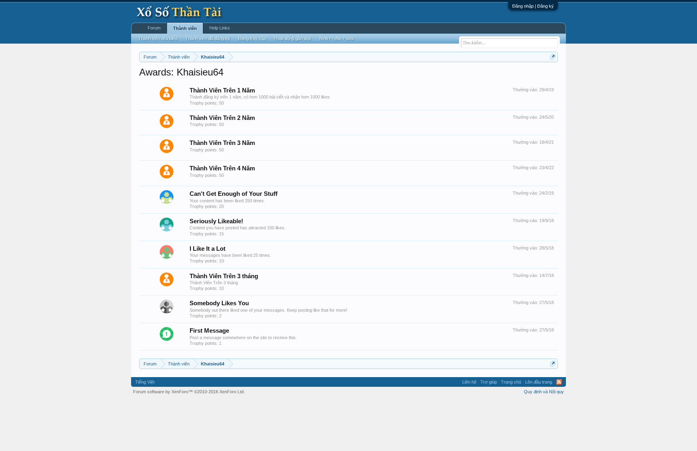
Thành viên (185, 28)
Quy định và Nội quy (544, 391)
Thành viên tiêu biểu (157, 38)
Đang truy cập (252, 38)
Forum (154, 27)
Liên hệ (469, 382)
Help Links (219, 27)
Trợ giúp (488, 382)
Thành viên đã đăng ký (208, 38)
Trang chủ (511, 382)
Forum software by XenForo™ (189, 391)
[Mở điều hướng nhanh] (552, 56)
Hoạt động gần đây (292, 38)
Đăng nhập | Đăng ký (533, 6)
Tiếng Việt (144, 382)
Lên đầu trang (538, 382)
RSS (559, 382)
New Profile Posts (336, 38)
